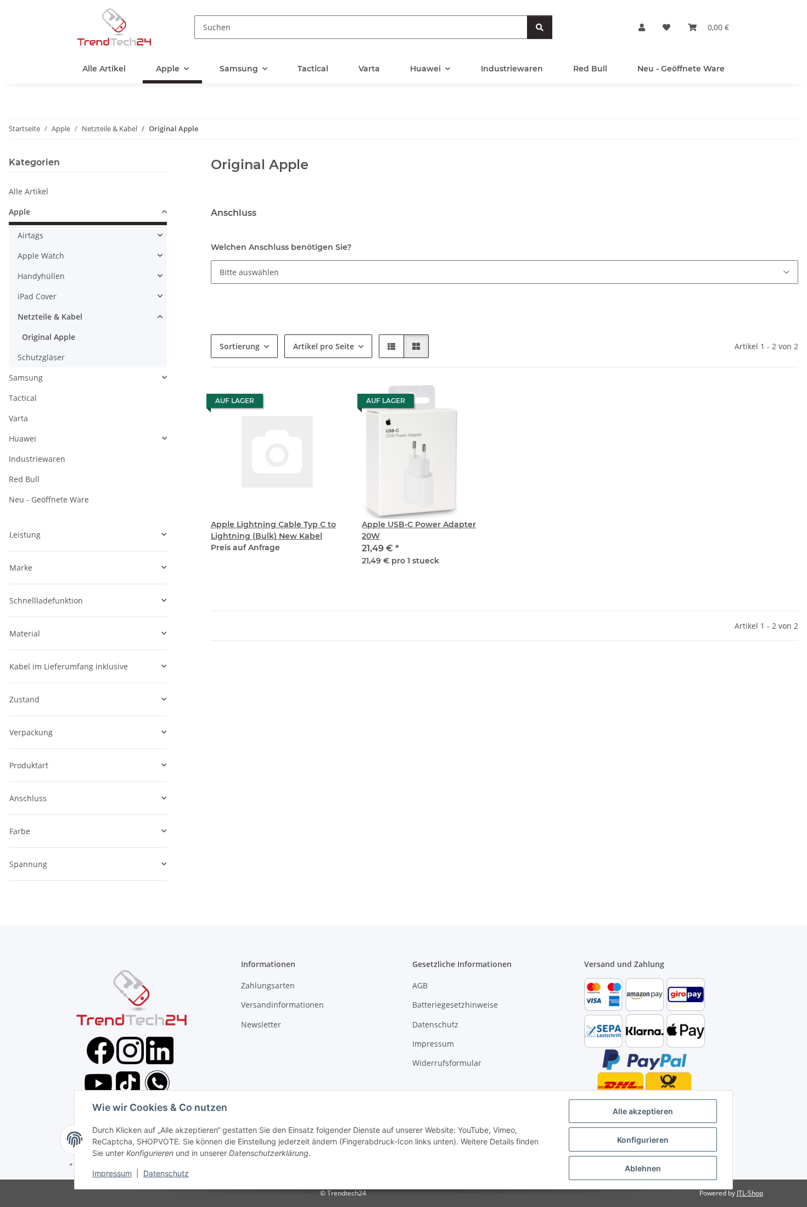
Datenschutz (166, 1173)
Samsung (26, 377)
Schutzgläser (41, 357)
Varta (18, 418)
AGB (420, 985)
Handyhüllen (41, 276)
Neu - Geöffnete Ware (49, 499)
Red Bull (24, 479)
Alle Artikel (28, 191)
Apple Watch (41, 255)
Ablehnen (643, 1168)
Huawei (22, 438)
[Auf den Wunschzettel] (325, 404)
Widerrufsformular (446, 1063)
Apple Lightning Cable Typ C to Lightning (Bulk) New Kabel (273, 530)
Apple (19, 211)
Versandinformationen (282, 1004)
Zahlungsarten (268, 985)
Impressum (112, 1173)
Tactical (23, 398)
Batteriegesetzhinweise (455, 1004)
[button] (642, 27)
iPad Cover (37, 296)
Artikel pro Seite (323, 346)
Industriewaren (37, 459)
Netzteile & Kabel (50, 316)
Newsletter (261, 1024)
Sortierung (240, 346)
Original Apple (48, 337)
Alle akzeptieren (643, 1111)
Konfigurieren (643, 1139)
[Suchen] (539, 27)
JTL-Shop (750, 1193)
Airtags (30, 235)
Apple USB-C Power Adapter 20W (419, 530)
